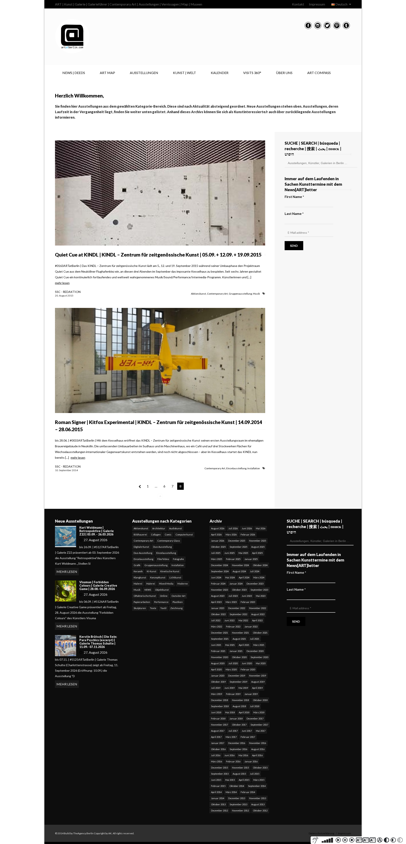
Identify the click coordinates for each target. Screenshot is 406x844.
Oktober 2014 (236, 786)
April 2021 (244, 645)
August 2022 (258, 614)
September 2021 (220, 638)
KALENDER (219, 73)
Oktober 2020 (239, 657)
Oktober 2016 (218, 749)
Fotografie (178, 559)
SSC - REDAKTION (68, 292)
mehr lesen (62, 283)
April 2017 (216, 737)
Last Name (294, 213)
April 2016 (257, 755)
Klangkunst (140, 577)
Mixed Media (166, 583)
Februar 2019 (233, 694)
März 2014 (231, 792)
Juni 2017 (247, 730)
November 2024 (240, 565)
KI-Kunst (151, 571)
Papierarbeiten (142, 602)
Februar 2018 (218, 718)
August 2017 (217, 730)
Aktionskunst (198, 293)
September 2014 (257, 786)
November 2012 (240, 810)
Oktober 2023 (239, 589)
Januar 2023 (217, 608)
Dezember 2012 (219, 810)
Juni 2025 (229, 553)
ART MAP (107, 73)
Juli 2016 (215, 755)
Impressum (317, 4)
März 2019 (216, 694)
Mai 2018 (230, 712)
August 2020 (217, 663)
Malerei (138, 583)
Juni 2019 (229, 687)
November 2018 (240, 700)
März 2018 (258, 712)
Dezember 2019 (236, 675)
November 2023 (219, 589)
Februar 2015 (218, 786)
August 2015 (239, 773)
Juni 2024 (216, 577)
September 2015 (220, 773)
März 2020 (231, 669)
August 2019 (258, 681)
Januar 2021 (236, 651)
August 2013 (258, 804)
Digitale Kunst (141, 546)
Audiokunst (175, 528)
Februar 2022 (233, 626)
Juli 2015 (254, 773)
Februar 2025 (233, 559)
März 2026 (231, 534)
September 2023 (259, 589)
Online (163, 595)
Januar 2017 (217, 743)
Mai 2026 (260, 528)
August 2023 (217, 595)
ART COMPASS (319, 73)
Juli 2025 (215, 553)
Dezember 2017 (255, 718)
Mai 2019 (243, 687)
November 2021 (240, 632)
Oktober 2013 (218, 804)
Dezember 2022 (236, 608)
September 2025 (238, 546)
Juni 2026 (247, 528)
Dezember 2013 (236, 798)
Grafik (137, 565)
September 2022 (238, 614)
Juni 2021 (216, 645)
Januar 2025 (251, 559)
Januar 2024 (236, 583)
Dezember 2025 (236, 540)
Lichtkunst (175, 577)
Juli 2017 (233, 730)
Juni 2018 (216, 712)
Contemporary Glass (168, 540)
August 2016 (258, 749)
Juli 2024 (254, 571)
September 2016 (238, 749)
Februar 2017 (248, 737)
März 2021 (258, 645)
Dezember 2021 (219, 632)
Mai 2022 (243, 620)
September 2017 (259, 724)
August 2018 (239, 706)
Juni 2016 (229, 755)
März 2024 (258, 577)
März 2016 (216, 761)
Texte (153, 608)
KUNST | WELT (184, 73)
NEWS (147, 589)
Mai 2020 (260, 663)
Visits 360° (252, 73)
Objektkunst (162, 589)
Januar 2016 (251, 761)
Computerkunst (184, 534)
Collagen (156, 534)
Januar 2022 (251, 626)
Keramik (138, 571)
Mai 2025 (243, 553)
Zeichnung (176, 608)
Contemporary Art (217, 293)
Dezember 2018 (219, 700)
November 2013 (257, 798)
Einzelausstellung (236, 468)
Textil (163, 608)
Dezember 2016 (236, 743)
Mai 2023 (260, 595)
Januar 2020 (217, 675)
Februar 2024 (218, 583)
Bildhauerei (140, 534)
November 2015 (240, 767)
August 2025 (258, 546)
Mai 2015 (230, 779)
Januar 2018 (236, 718)
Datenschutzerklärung (321, 833)
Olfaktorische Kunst (145, 595)
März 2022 (216, 626)
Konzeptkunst (157, 577)
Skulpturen (140, 608)
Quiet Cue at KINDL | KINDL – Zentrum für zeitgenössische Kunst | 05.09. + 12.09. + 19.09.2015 (158, 255)
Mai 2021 (230, 645)
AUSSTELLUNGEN (144, 73)
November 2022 (257, 608)
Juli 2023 (233, 595)
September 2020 (259, 657)
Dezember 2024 (219, 565)
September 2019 (238, 681)
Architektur (158, 528)
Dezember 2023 (255, 583)
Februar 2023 (248, 602)
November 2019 (257, 675)
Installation (253, 468)
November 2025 (257, 540)
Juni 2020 (247, 663)
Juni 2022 (229, 620)
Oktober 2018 (260, 700)
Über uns (284, 73)
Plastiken (178, 602)
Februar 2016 (233, 761)
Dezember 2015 (219, 767)
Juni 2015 (216, 779)
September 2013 (238, 804)
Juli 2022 (215, 620)
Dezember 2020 (255, 651)
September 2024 (220, 571)
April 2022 (257, 620)
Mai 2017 (260, 730)
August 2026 (217, 528)
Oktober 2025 (218, 546)
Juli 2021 (254, 638)
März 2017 (231, 737)
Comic (168, 534)
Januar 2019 (251, 694)
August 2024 (239, 571)
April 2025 (257, 553)
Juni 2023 (247, 595)
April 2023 (216, 602)
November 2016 (257, 743)
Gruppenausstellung (240, 293)
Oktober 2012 (260, 810)
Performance (161, 602)
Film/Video (163, 559)
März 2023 (231, 602)
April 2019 (257, 687)
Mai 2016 (243, 755)
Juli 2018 (254, 706)
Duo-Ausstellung (162, 546)
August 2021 (239, 638)
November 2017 (219, 724)
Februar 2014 (248, 792)
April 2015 (244, 779)
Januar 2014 (217, 798)
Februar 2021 (218, 651)
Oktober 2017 (239, 724)
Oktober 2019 (218, 681)
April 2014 (216, 792)
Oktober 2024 (260, 565)
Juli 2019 (215, 687)
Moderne (182, 583)
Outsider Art (178, 595)
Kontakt (298, 4)
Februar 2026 (248, 534)
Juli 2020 (233, 663)
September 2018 (220, 706)
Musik (256, 293)
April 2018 (244, 712)
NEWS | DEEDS (73, 73)
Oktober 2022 (218, 614)
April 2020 (216, 669)
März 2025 (216, 559)
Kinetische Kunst (169, 571)
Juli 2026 (233, 528)
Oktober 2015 (260, 767)
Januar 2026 (217, 540)
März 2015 (258, 779)
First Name (294, 197)
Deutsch (341, 4)
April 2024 (244, 577)
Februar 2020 (248, 669)
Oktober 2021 (260, 632)
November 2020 (219, 657)
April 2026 (216, 534)
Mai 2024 (230, 577)
